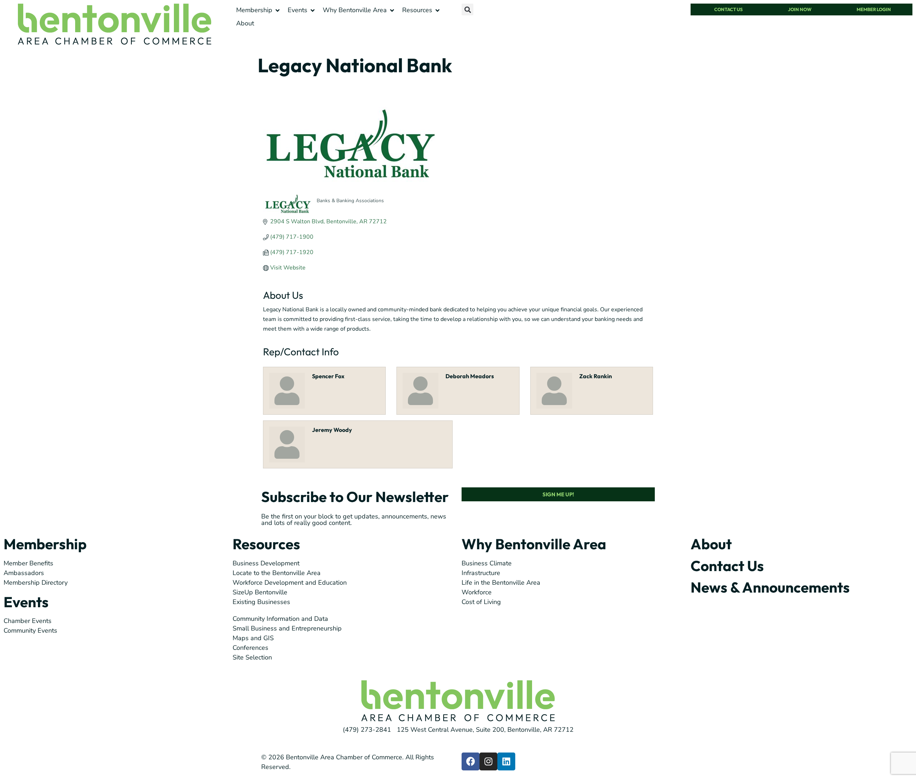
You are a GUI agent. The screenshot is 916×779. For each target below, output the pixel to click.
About (711, 544)
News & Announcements (770, 587)
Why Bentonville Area (534, 544)
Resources (266, 544)
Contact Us (727, 565)
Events (26, 602)
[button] (258, 10)
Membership (45, 544)
